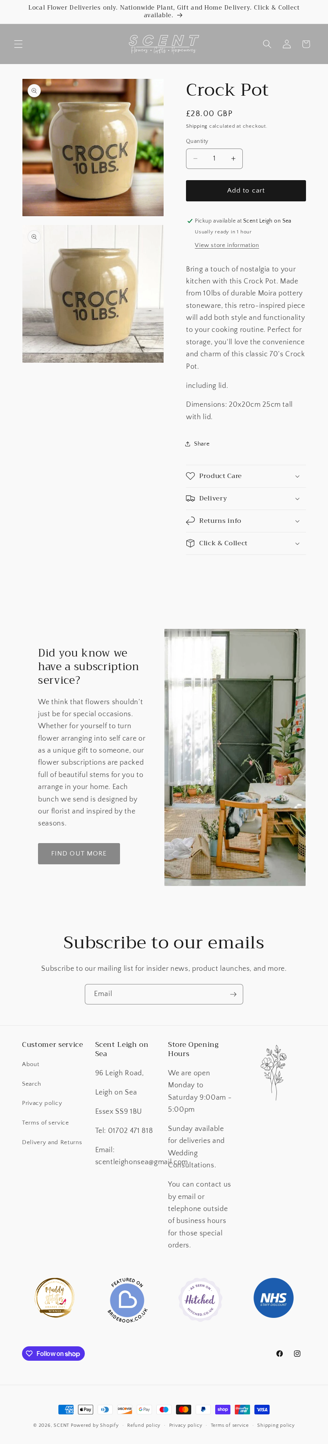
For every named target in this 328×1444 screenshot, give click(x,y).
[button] (18, 44)
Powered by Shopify (95, 1425)
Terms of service (45, 1122)
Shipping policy (276, 1425)
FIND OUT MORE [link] (79, 853)
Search (31, 1083)
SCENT (61, 1425)
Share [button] (202, 443)
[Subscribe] (233, 994)
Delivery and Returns (52, 1142)
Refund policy (143, 1425)
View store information (227, 245)
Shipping (197, 126)
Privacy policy (42, 1103)
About (30, 1064)
